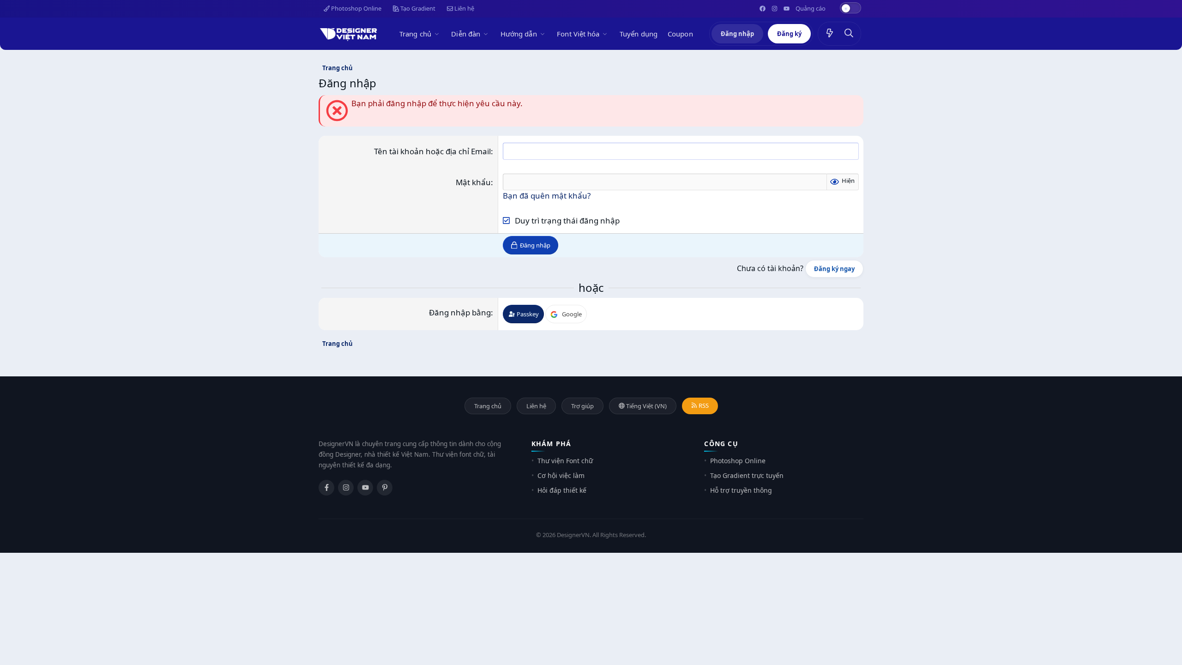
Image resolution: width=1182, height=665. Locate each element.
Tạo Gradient (417, 8)
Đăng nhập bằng (460, 312)
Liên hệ (463, 8)
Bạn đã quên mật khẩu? (547, 195)
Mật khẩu (473, 182)
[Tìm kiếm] (849, 33)
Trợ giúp (582, 406)
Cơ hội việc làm (561, 475)
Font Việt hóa (578, 33)
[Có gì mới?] (829, 33)
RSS (703, 405)
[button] (438, 33)
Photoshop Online (355, 8)
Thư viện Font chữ (565, 460)
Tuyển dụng (638, 33)
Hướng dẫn (519, 33)
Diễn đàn (465, 33)
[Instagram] (346, 488)
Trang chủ (415, 33)
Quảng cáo (811, 8)
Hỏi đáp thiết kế (561, 490)
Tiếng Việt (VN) (646, 406)
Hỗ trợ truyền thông (741, 490)
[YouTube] (365, 488)
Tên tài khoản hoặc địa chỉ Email (432, 151)
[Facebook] (326, 488)
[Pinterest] (384, 488)
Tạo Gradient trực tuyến (747, 475)
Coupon (680, 33)
